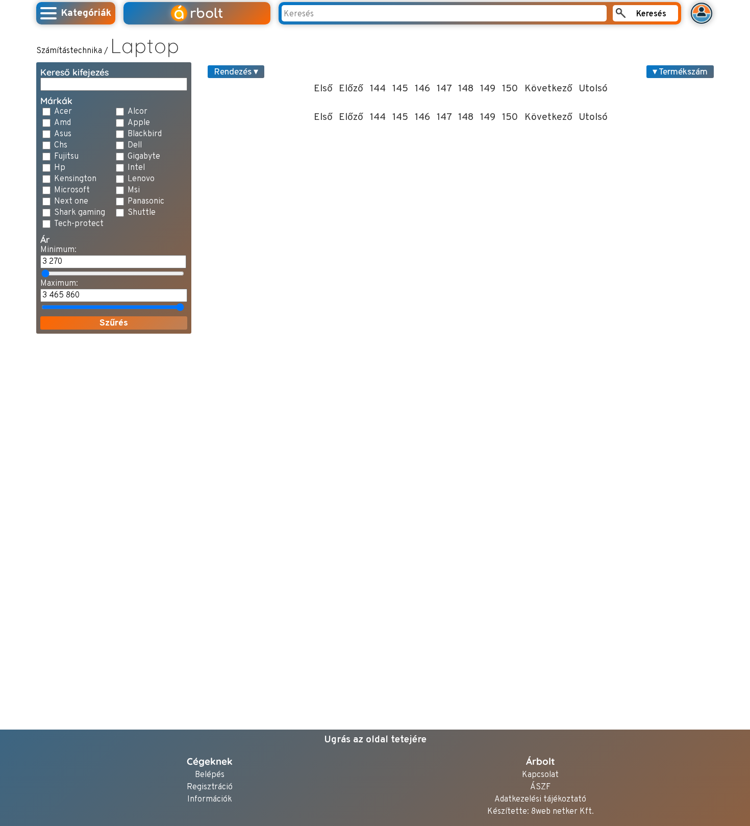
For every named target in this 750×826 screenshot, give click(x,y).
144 (378, 89)
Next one (71, 201)
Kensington (75, 179)
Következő (548, 89)
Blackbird (145, 134)
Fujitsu (66, 157)
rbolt (198, 13)
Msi (134, 190)
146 (422, 89)
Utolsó (593, 89)
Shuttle (142, 213)
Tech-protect (79, 224)
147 (444, 89)
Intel (136, 168)
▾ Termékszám (680, 72)
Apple (139, 123)
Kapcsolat (540, 775)
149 (487, 89)
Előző (351, 89)
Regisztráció (210, 787)
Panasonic (146, 201)
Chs (60, 145)
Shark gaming (79, 213)
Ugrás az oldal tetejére (375, 740)
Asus (62, 134)
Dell (135, 145)
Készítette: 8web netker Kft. (540, 812)
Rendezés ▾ (236, 72)
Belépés (209, 775)
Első (323, 89)
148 (465, 89)
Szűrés (113, 323)
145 (400, 89)
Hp (59, 168)
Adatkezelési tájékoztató (540, 800)
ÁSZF (540, 787)
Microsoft (72, 190)
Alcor (137, 112)
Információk (209, 800)
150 (510, 89)
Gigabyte (144, 157)
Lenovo (141, 179)
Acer (63, 112)
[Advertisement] (113, 495)
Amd (62, 123)
